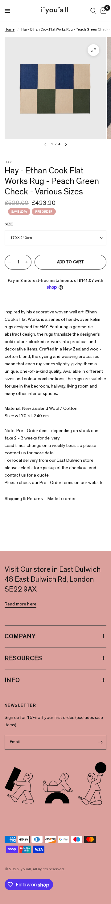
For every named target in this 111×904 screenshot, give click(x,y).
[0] (102, 11)
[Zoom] (93, 50)
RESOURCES (23, 658)
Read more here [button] (20, 604)
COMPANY (20, 636)
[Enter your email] (100, 742)
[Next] (66, 144)
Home (9, 29)
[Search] (93, 11)
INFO (12, 680)
